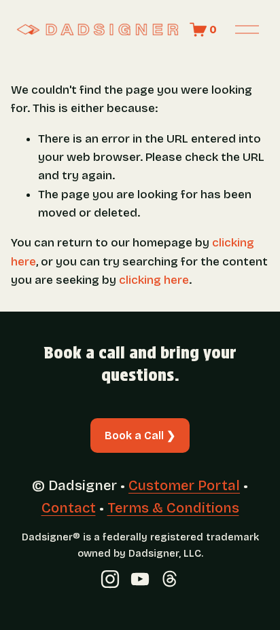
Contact (68, 508)
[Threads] (169, 579)
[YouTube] (140, 579)
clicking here (154, 280)
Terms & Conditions (173, 508)
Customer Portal (184, 485)
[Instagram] (110, 579)
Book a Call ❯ (140, 435)
